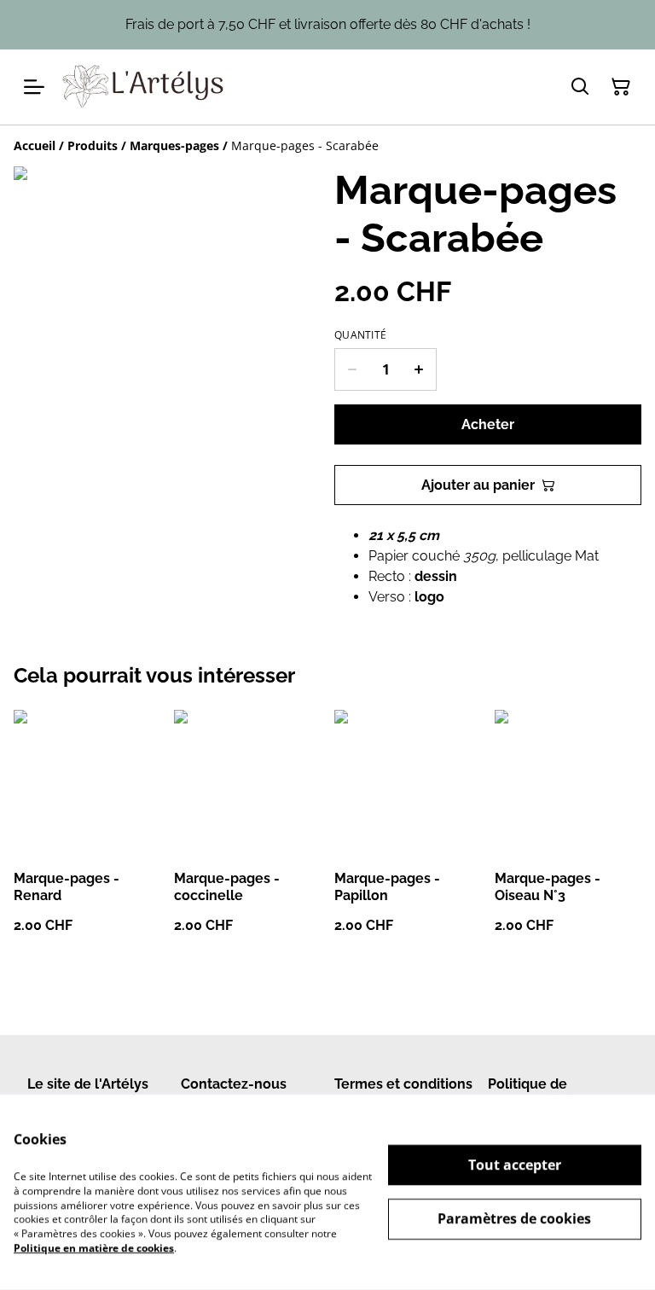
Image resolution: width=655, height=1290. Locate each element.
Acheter (487, 424)
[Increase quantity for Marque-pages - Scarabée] (419, 369)
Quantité (360, 335)
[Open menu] (34, 87)
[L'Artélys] (143, 87)
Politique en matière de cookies (94, 1248)
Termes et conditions (403, 1084)
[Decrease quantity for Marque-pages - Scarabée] (351, 369)
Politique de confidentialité (535, 1092)
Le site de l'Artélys (87, 1084)
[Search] (579, 87)
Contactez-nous (234, 1084)
